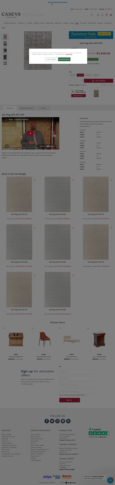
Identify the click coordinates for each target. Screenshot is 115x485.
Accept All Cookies (64, 59)
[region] (58, 56)
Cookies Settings (51, 59)
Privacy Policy (69, 54)
